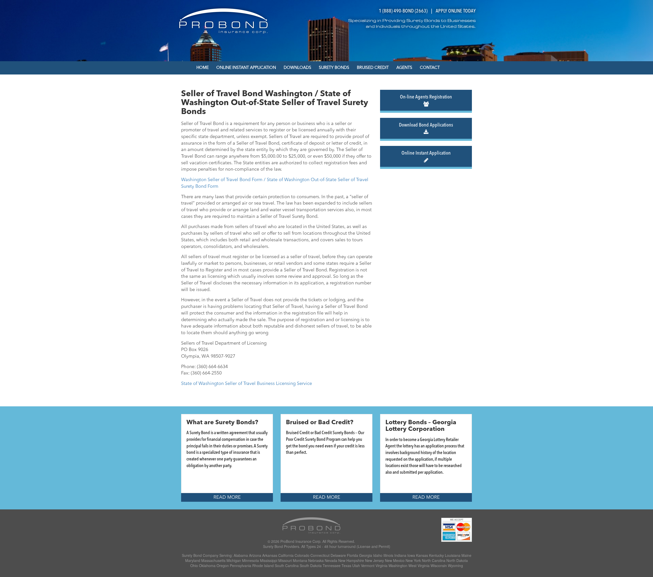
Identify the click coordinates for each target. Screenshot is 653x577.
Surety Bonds (334, 68)
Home (202, 68)
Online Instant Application (246, 68)
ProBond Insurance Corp (300, 541)
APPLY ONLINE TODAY (456, 11)
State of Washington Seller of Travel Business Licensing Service (246, 383)
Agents (404, 68)
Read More (227, 497)
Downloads (297, 68)
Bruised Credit (373, 68)
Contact (430, 68)
